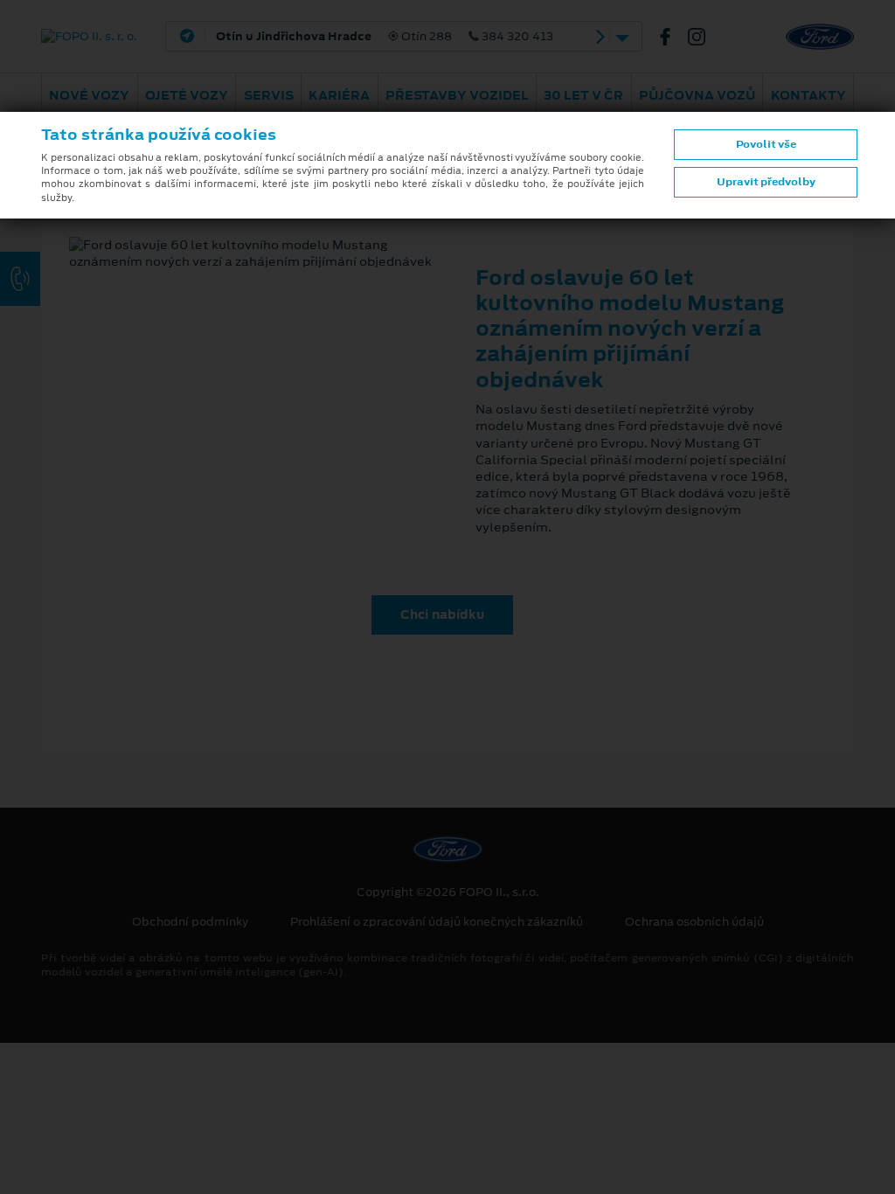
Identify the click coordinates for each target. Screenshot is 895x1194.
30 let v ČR (583, 95)
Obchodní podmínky (190, 922)
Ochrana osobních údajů (694, 922)
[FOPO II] (672, 36)
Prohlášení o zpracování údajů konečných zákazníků (436, 922)
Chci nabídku (442, 614)
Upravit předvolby (766, 182)
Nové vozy (89, 95)
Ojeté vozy (186, 95)
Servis (269, 95)
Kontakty (808, 95)
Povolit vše (766, 144)
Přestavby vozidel (457, 95)
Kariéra (339, 95)
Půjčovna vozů (697, 95)
